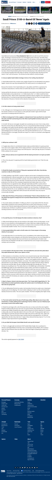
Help (33, 470)
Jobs (28, 442)
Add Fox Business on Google (45, 23)
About (29, 439)
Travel (3, 427)
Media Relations (31, 448)
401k (2, 411)
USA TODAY (21, 339)
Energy (10, 16)
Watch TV (48, 2)
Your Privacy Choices (27, 470)
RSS (30, 468)
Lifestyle (4, 421)
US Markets (30, 403)
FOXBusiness (13, 23)
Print (34, 24)
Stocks (29, 402)
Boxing (42, 430)
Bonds (29, 408)
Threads (32, 24)
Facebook (27, 24)
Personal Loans (5, 406)
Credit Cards (4, 405)
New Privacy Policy (16, 470)
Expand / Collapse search (39, 2)
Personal (16, 424)
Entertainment (4, 424)
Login (43, 2)
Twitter (29, 24)
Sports (42, 421)
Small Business (18, 405)
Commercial (17, 425)
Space (29, 434)
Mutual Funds (30, 417)
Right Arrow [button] (49, 10)
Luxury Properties (18, 427)
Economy (19, 2)
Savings (3, 408)
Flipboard (25, 468)
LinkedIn (27, 468)
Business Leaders (31, 411)
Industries (29, 412)
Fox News (29, 455)
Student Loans (4, 403)
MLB (41, 427)
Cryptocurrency (31, 405)
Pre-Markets (30, 415)
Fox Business (5, 2)
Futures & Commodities (32, 406)
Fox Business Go (31, 458)
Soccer (42, 431)
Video (16, 439)
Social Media (30, 425)
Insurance (3, 409)
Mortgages (4, 402)
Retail (29, 414)
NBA (41, 425)
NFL (41, 424)
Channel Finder (30, 441)
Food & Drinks (4, 431)
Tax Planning (4, 414)
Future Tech (30, 431)
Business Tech (30, 428)
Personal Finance (12, 2)
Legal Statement (19, 473)
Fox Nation (30, 456)
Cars (2, 428)
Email (36, 24)
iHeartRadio (37, 468)
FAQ (28, 447)
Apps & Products (31, 459)
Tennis (42, 434)
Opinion (4, 439)
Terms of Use (30, 444)
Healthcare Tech (31, 430)
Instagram (20, 468)
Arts (2, 433)
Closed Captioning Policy (32, 452)
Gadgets (29, 427)
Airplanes (3, 430)
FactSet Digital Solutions (12, 473)
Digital (29, 424)
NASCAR (42, 428)
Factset (39, 472)
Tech (29, 421)
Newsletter (32, 468)
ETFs (28, 409)
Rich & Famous (4, 425)
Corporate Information (32, 450)
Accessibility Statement (32, 453)
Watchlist (29, 2)
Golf (41, 433)
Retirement (4, 412)
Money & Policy (18, 403)
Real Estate (17, 421)
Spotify (35, 468)
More (34, 2)
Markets (24, 2)
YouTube (23, 468)
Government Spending (19, 402)
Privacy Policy (30, 445)
